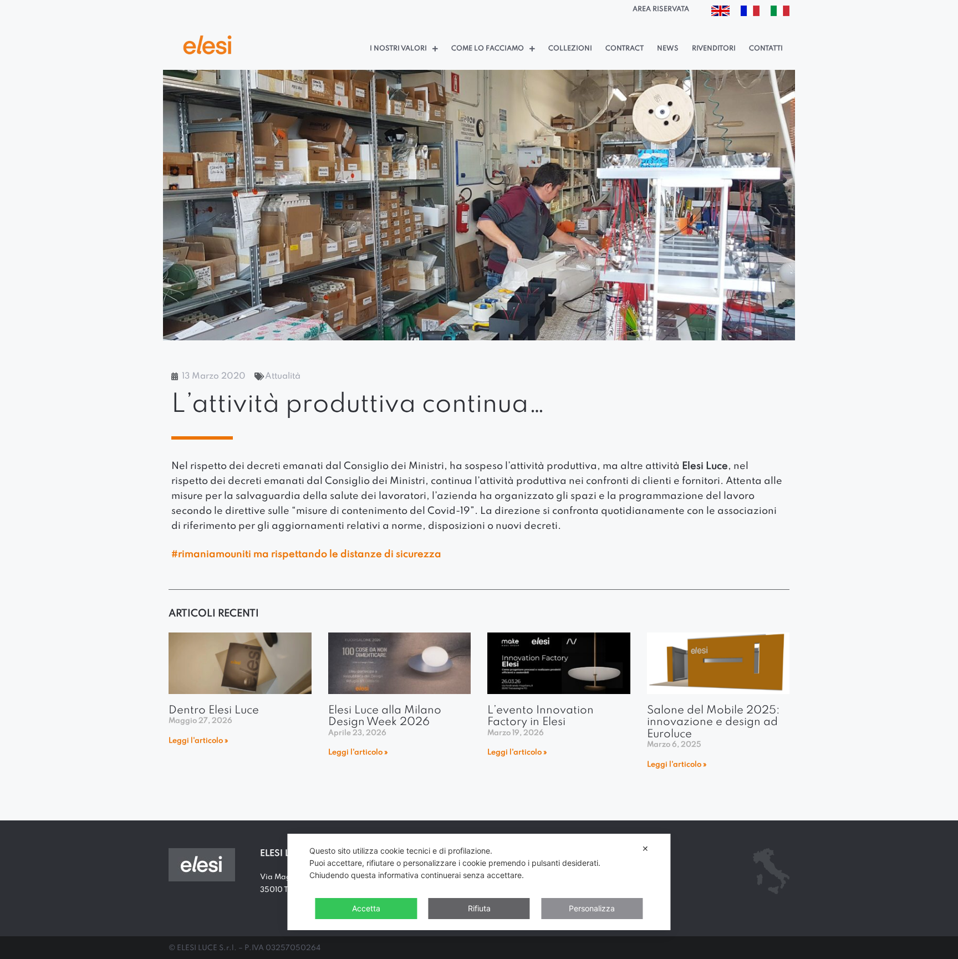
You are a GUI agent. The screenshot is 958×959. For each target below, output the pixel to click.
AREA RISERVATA (661, 9)
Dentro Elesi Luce (214, 710)
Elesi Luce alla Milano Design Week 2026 (384, 716)
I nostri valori (398, 48)
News (668, 48)
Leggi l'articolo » (198, 740)
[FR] (750, 13)
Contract (624, 48)
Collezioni (570, 48)
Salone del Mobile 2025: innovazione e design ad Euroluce (713, 722)
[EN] (720, 13)
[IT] (780, 13)
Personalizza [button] (592, 908)
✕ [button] (645, 848)
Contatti (766, 48)
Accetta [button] (366, 908)
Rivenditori (714, 48)
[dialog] (478, 882)
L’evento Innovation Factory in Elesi (540, 716)
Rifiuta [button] (479, 908)
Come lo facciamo (487, 48)
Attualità (282, 376)
